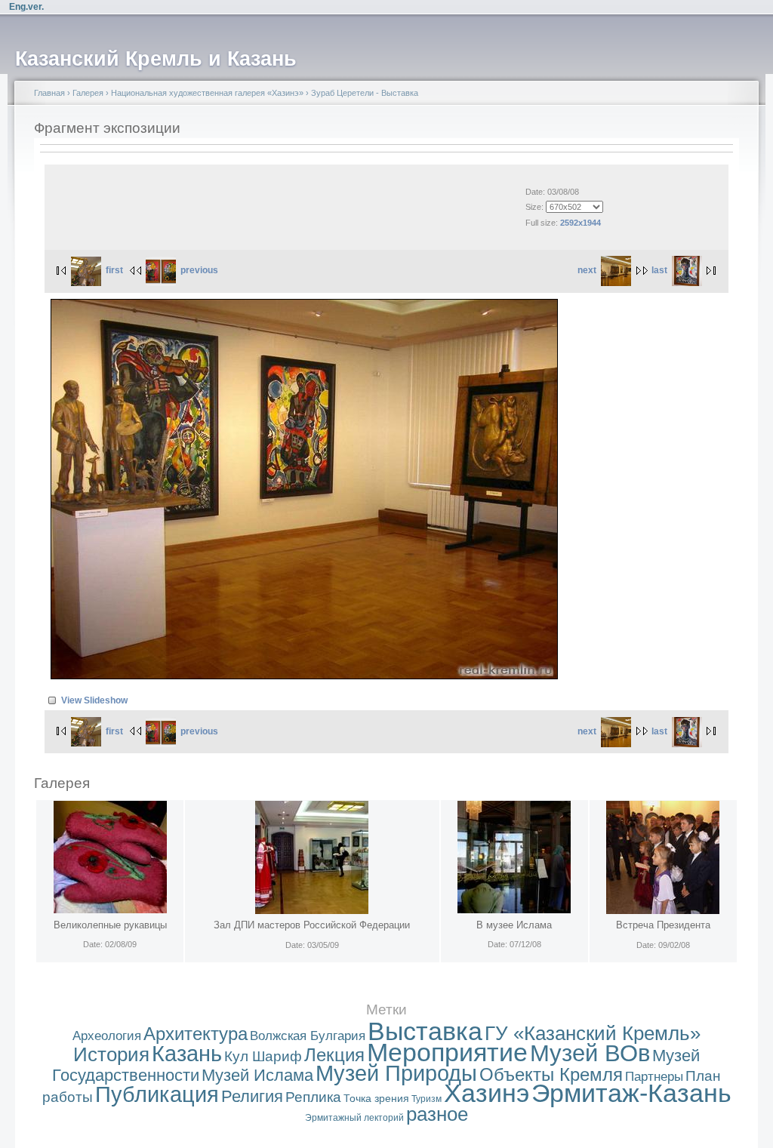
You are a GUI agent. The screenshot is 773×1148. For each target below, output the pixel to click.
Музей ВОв (590, 1053)
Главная (49, 92)
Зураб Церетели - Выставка (364, 92)
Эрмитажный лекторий (354, 1118)
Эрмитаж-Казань (631, 1093)
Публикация (157, 1094)
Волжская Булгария (307, 1036)
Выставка (425, 1031)
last (659, 270)
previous (199, 270)
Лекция (334, 1055)
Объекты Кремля (551, 1074)
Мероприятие (447, 1052)
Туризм (426, 1099)
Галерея (87, 92)
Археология (106, 1036)
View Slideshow (94, 700)
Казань (187, 1054)
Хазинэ (486, 1093)
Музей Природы (396, 1073)
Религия (252, 1096)
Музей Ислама (257, 1075)
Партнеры (654, 1077)
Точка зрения (376, 1098)
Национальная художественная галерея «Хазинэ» (207, 92)
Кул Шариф (263, 1056)
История (111, 1054)
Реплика (313, 1097)
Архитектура (195, 1033)
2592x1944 (580, 222)
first (114, 270)
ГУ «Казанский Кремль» (593, 1033)
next (586, 270)
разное (437, 1114)
